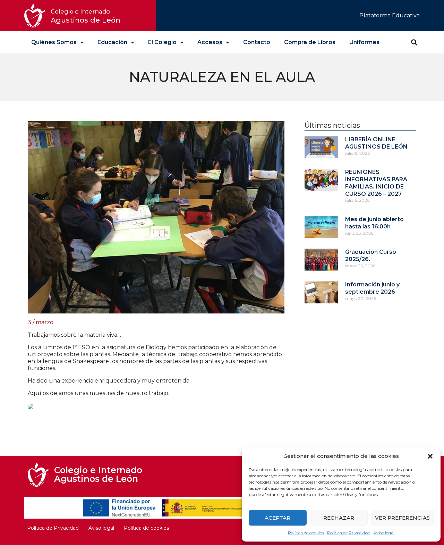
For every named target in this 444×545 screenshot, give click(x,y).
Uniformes (364, 42)
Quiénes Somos (54, 42)
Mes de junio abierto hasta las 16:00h (374, 223)
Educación (112, 42)
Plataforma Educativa (389, 15)
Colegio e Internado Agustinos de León (98, 474)
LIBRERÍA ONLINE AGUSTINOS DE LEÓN (376, 143)
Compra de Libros (309, 42)
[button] (430, 456)
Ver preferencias (402, 517)
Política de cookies (306, 532)
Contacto (256, 42)
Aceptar (277, 517)
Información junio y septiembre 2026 (372, 288)
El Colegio (162, 42)
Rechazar (338, 517)
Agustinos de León (85, 16)
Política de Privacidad (348, 532)
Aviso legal (383, 532)
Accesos (209, 42)
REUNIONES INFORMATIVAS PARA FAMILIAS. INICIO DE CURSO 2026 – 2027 (376, 183)
